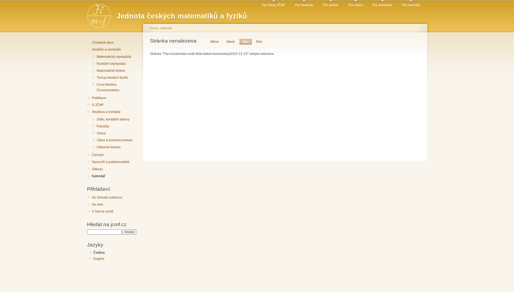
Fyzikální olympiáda (111, 64)
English (98, 259)
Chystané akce (103, 42)
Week (230, 42)
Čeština (99, 253)
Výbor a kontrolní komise (115, 140)
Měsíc (214, 42)
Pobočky (103, 126)
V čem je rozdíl (102, 211)
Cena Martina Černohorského (108, 87)
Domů (154, 28)
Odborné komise (109, 147)
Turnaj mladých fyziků (112, 77)
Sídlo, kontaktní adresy (113, 119)
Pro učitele (330, 5)
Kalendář (98, 176)
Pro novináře (411, 5)
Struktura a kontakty (106, 112)
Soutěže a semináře (106, 49)
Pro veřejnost (382, 5)
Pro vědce (355, 5)
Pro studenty (304, 5)
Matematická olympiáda (114, 57)
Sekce (101, 133)
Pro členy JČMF (273, 5)
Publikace (99, 98)
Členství (98, 155)
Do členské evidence (107, 197)
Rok (259, 42)
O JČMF (98, 105)
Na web (97, 204)
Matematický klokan (111, 71)
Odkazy (97, 169)
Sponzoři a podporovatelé (111, 162)
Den (247, 42)
